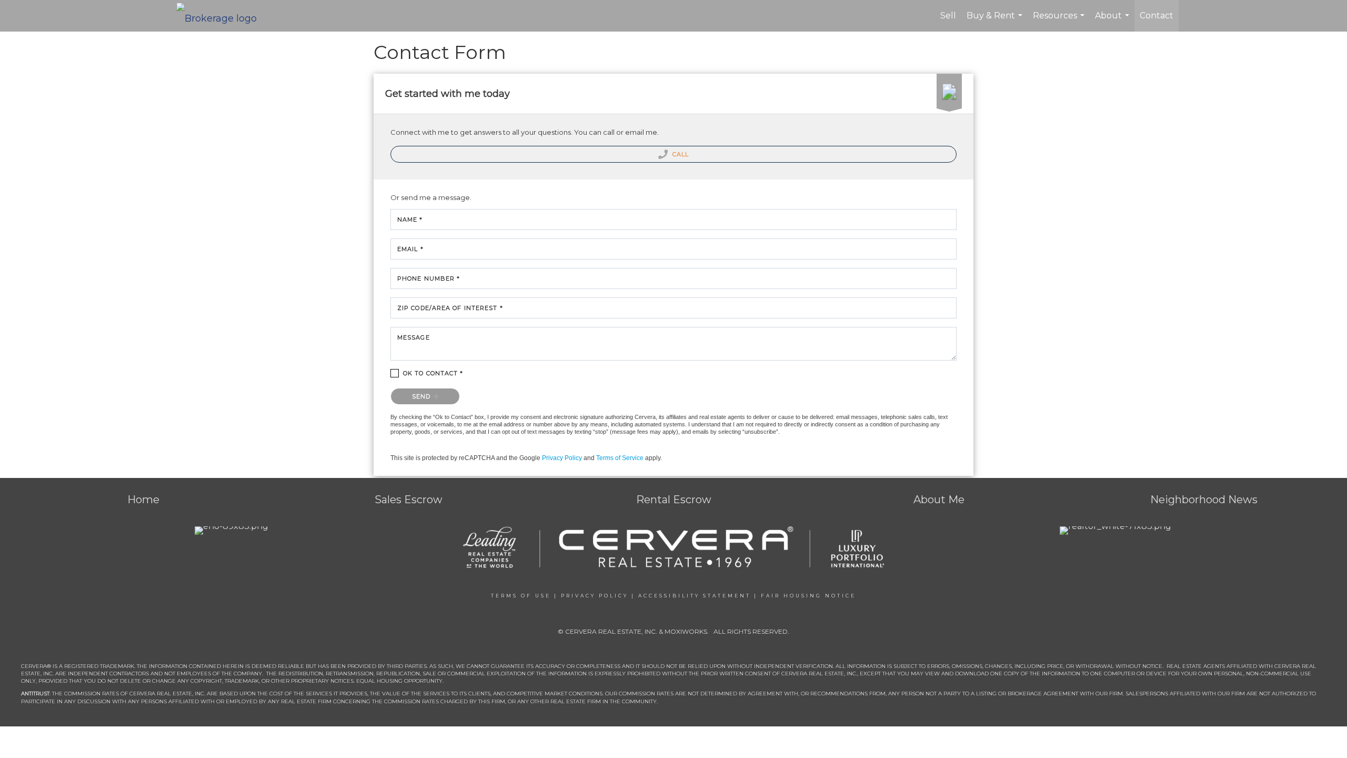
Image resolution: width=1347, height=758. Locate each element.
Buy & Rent (996, 21)
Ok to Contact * (433, 373)
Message (413, 337)
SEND (422, 396)
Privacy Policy (562, 458)
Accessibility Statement (694, 596)
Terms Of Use (521, 596)
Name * (410, 219)
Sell (948, 16)
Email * (410, 249)
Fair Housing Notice (808, 596)
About (1113, 21)
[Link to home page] (221, 16)
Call (679, 154)
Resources (1060, 21)
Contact (1156, 16)
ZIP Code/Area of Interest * (450, 308)
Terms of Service (620, 458)
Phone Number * (428, 278)
